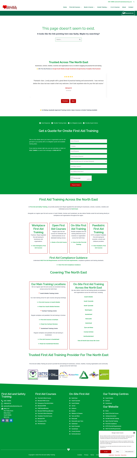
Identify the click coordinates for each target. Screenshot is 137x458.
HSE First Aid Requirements (49, 260)
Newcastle (88, 318)
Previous (65, 101)
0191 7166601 (111, 1)
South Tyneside (88, 301)
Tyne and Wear (88, 327)
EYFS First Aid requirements (69, 260)
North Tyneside (88, 305)
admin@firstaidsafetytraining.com (123, 1)
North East (74, 209)
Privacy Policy (117, 455)
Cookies (79, 455)
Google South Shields (59, 68)
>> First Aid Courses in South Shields (48, 302)
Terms (92, 455)
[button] (134, 433)
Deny (117, 451)
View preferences (129, 451)
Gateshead (88, 323)
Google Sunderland (71, 68)
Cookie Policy (111, 455)
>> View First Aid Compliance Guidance (68, 265)
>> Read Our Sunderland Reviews (48, 343)
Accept (105, 451)
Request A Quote (76, 185)
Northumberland (89, 336)
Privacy (86, 455)
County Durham (88, 332)
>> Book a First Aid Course (58, 242)
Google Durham (81, 68)
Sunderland (88, 314)
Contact (98, 455)
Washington (88, 310)
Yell (93, 68)
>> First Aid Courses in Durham (48, 319)
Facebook (98, 68)
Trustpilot (88, 68)
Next (73, 101)
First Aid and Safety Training (38, 207)
